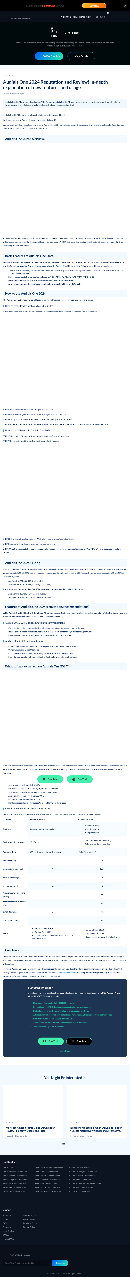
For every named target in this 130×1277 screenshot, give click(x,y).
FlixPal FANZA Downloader (15, 1175)
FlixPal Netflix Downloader (14, 1183)
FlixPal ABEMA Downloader (47, 1179)
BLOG (102, 17)
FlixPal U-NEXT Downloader (47, 1175)
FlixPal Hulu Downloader (80, 1167)
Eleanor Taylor (18, 93)
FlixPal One (8, 1167)
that (35, 769)
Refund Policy (29, 1227)
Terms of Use (8, 1239)
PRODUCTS (66, 17)
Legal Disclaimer (10, 1231)
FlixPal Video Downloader (46, 1171)
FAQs (5, 1223)
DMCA (6, 1235)
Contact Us (7, 1219)
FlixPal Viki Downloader (79, 1191)
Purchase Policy (30, 1223)
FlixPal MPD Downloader (14, 1191)
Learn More (65, 1051)
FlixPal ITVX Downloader (46, 1183)
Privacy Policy (29, 1219)
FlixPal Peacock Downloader (81, 1187)
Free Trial (52, 779)
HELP (95, 17)
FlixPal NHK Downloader (80, 1179)
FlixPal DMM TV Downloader (48, 1191)
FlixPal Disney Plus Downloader (49, 1167)
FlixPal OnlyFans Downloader (16, 1179)
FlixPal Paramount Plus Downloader (85, 1183)
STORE (89, 17)
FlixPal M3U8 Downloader (14, 1187)
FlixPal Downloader (67, 972)
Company (7, 1227)
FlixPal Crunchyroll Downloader (83, 1171)
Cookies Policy (29, 1215)
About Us (7, 1215)
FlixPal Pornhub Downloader (82, 1175)
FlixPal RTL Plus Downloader (47, 1187)
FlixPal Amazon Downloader (15, 1171)
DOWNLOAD (79, 17)
